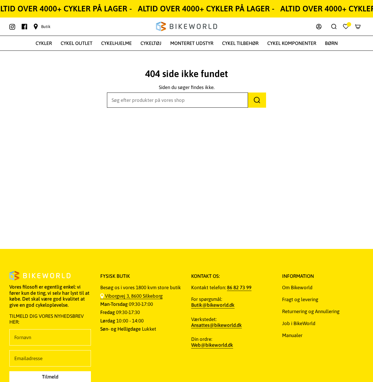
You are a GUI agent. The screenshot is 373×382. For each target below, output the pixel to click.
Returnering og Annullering (310, 311)
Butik (45, 26)
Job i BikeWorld (298, 323)
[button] (43, 43)
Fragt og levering (300, 299)
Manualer (292, 335)
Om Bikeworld (297, 287)
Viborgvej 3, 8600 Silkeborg (134, 296)
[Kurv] (358, 26)
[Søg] (257, 100)
